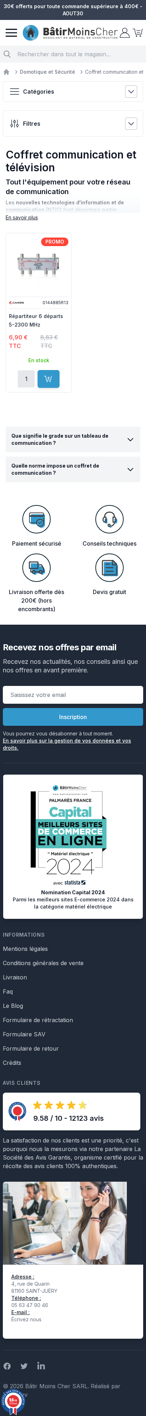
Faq (8, 991)
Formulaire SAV (24, 1034)
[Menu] (11, 32)
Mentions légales (25, 948)
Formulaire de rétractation (38, 1020)
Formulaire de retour (31, 1048)
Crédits (12, 1062)
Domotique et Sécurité (47, 72)
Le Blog (13, 1005)
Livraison (15, 977)
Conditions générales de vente (43, 963)
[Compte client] (124, 32)
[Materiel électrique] (6, 72)
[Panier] (136, 32)
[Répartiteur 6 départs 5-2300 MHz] (38, 264)
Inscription (73, 716)
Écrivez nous (26, 1319)
